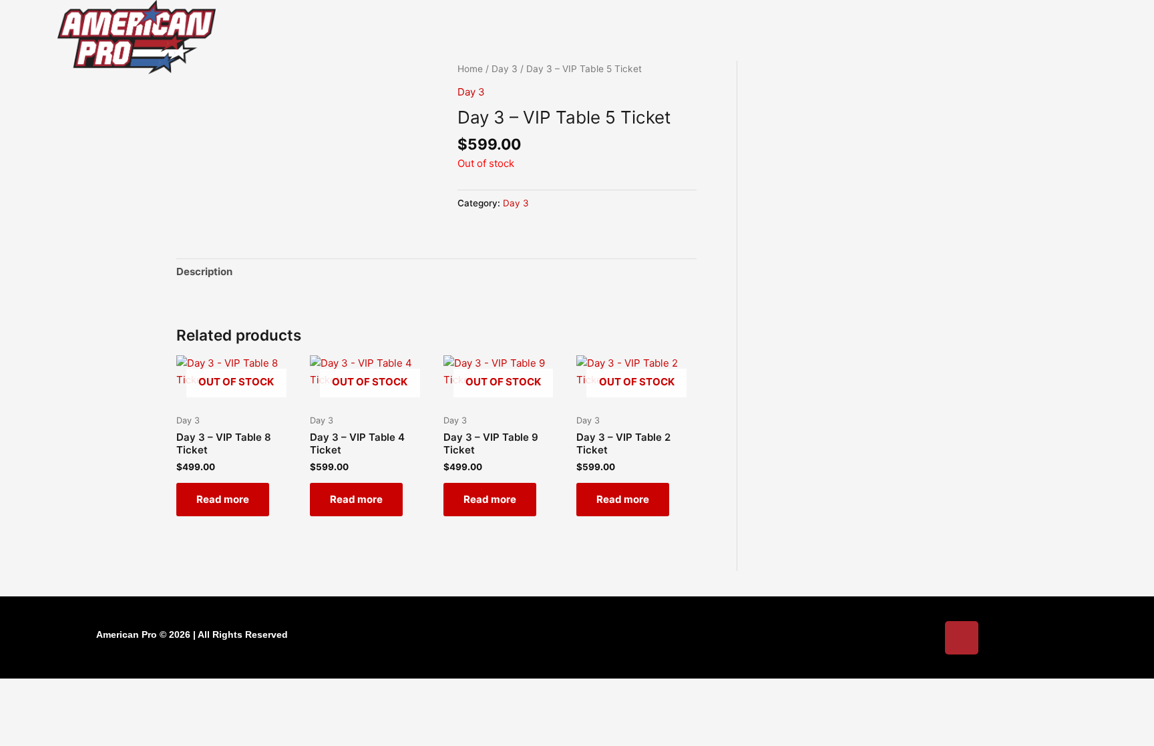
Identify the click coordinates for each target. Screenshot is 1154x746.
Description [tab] (204, 271)
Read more (222, 499)
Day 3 (471, 91)
